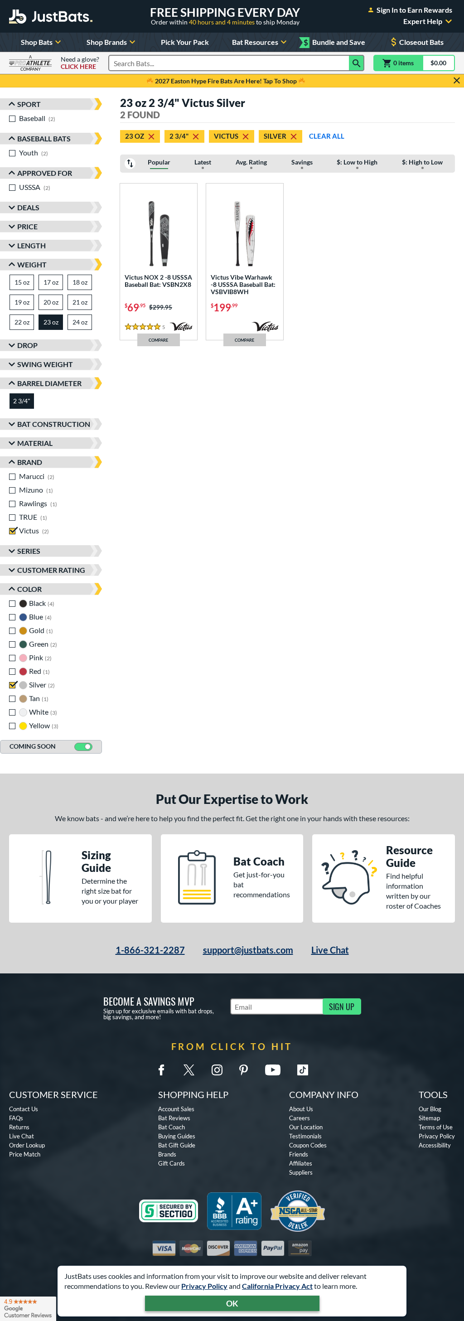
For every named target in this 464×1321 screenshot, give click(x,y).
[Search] (356, 63)
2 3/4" (178, 136)
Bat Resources (255, 42)
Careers (299, 1118)
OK (232, 1303)
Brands (167, 1154)
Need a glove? (80, 63)
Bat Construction (53, 424)
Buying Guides (176, 1136)
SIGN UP (341, 1006)
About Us (301, 1109)
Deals (28, 207)
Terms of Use (436, 1127)
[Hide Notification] (457, 80)
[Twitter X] (189, 1070)
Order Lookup (27, 1145)
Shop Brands (107, 42)
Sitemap (429, 1118)
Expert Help (422, 21)
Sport (29, 104)
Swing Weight (45, 364)
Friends (298, 1154)
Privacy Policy (204, 1286)
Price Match (24, 1154)
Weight (32, 264)
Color (29, 589)
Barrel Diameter (49, 383)
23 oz (134, 136)
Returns (19, 1127)
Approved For (44, 173)
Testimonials (305, 1136)
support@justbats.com (248, 949)
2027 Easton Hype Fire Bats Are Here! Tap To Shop (226, 81)
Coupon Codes (308, 1145)
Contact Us (23, 1109)
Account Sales (176, 1109)
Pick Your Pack (185, 42)
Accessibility (435, 1145)
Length (31, 245)
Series (28, 551)
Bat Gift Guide (176, 1145)
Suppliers (301, 1172)
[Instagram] (217, 1070)
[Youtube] (272, 1070)
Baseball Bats (44, 138)
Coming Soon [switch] (33, 746)
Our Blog (430, 1109)
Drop (27, 345)
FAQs (16, 1118)
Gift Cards (171, 1163)
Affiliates (300, 1163)
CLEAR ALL (326, 136)
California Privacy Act (277, 1286)
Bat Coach (171, 1127)
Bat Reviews (174, 1118)
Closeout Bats (421, 42)
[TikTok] (302, 1070)
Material (35, 443)
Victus (226, 136)
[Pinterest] (243, 1070)
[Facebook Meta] (161, 1070)
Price (27, 226)
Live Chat (330, 949)
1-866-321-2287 (150, 949)
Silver (275, 136)
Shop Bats (37, 42)
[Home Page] (50, 16)
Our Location (306, 1127)
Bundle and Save (334, 42)
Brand (29, 462)
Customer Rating (51, 570)
